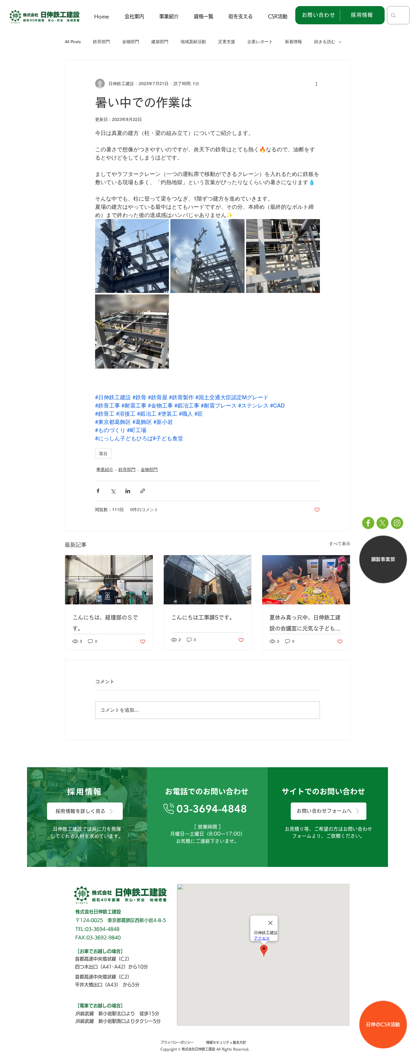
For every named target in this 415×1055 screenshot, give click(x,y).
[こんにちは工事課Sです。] (208, 579)
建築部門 (159, 41)
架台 (103, 453)
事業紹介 (104, 469)
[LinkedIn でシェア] (128, 491)
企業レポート (260, 41)
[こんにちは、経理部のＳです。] (109, 579)
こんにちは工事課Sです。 (203, 617)
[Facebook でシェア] (98, 491)
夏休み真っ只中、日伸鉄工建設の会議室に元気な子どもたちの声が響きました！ (305, 624)
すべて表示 (339, 543)
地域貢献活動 (193, 41)
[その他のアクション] (316, 83)
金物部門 (130, 41)
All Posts (73, 41)
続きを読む (324, 41)
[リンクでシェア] (143, 491)
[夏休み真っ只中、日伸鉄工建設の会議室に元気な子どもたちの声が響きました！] (306, 579)
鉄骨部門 (101, 41)
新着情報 (293, 41)
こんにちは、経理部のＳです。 (105, 623)
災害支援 (226, 41)
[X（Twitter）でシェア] (113, 491)
